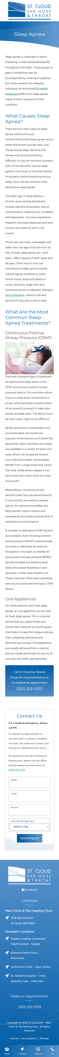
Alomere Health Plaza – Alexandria (25, 956)
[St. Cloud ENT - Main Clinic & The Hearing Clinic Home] (29, 11)
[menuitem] (7, 1051)
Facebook (31, 889)
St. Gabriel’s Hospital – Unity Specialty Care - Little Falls (28, 979)
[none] (7, 1051)
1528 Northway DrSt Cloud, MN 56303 (23, 921)
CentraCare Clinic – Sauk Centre (30, 967)
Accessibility (29, 1039)
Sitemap (44, 1039)
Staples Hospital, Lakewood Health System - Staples (28, 942)
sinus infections (14, 295)
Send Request (29, 838)
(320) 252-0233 (17, 770)
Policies (14, 1039)
